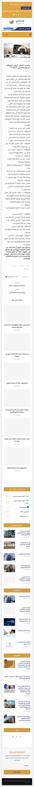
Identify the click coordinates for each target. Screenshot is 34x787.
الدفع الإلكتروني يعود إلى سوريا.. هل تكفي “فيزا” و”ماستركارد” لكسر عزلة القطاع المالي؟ (24, 690)
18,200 (7, 502)
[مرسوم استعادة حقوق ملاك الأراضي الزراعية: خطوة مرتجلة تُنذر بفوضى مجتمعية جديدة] (9, 664)
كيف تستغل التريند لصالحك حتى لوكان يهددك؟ (17, 439)
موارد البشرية (26, 269)
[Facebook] (20, 15)
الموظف (21, 265)
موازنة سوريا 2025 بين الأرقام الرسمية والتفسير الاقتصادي (23, 718)
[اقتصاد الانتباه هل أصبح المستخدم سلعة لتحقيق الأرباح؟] (17, 398)
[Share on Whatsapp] (8, 277)
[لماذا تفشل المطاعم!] (9, 633)
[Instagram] (16, 15)
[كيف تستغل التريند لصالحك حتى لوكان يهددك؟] (17, 427)
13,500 (7, 496)
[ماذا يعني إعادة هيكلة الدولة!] (17, 456)
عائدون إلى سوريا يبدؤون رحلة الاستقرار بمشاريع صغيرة (17, 325)
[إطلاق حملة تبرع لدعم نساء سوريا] (9, 645)
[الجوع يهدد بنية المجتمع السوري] (17, 371)
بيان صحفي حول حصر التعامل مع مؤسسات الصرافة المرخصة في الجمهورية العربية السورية (24, 705)
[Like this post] (16, 277)
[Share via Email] (6, 277)
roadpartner (27, 782)
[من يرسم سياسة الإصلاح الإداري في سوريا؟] (17, 342)
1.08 (8, 507)
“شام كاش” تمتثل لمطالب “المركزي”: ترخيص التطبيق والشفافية (17, 677)
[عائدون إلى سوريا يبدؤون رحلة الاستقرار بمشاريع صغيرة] (17, 313)
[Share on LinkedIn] (10, 277)
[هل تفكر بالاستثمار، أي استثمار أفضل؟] (9, 622)
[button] (18, 8)
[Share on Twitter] (12, 277)
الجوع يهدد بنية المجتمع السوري (17, 383)
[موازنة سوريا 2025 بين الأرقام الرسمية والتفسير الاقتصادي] (9, 719)
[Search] (4, 34)
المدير (28, 265)
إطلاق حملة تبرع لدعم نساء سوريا (24, 643)
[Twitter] (18, 15)
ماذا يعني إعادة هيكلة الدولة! (17, 467)
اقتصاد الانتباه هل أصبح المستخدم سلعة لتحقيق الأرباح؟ (17, 410)
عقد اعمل (14, 265)
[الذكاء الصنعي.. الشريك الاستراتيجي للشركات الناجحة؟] (9, 580)
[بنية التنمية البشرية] (9, 557)
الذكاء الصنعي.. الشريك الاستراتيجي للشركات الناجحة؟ (24, 579)
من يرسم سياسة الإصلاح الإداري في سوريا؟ (17, 354)
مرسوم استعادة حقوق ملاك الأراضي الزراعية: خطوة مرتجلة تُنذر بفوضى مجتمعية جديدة (24, 665)
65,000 (7, 512)
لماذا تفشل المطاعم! (24, 631)
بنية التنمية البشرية (24, 554)
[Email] (13, 15)
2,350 (7, 516)
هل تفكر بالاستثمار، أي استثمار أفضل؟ (24, 620)
